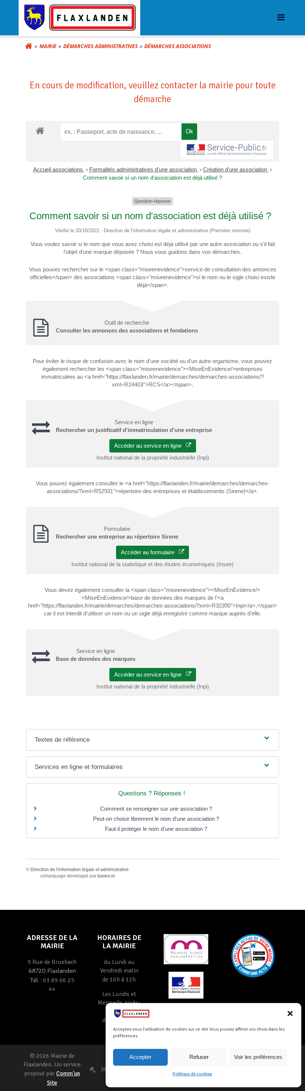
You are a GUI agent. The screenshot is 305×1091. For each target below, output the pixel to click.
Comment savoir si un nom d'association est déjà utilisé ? (152, 177)
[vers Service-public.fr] (226, 150)
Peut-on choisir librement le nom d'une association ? (156, 819)
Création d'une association (236, 169)
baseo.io (106, 876)
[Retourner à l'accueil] (29, 46)
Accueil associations (58, 169)
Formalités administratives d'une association (143, 169)
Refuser (199, 1057)
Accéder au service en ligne (150, 445)
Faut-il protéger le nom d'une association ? (156, 829)
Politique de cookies (192, 1074)
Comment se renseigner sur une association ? (156, 808)
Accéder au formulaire (150, 552)
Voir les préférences (258, 1057)
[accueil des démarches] (40, 130)
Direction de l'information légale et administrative (79, 869)
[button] (290, 1013)
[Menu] (280, 17)
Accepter (140, 1057)
